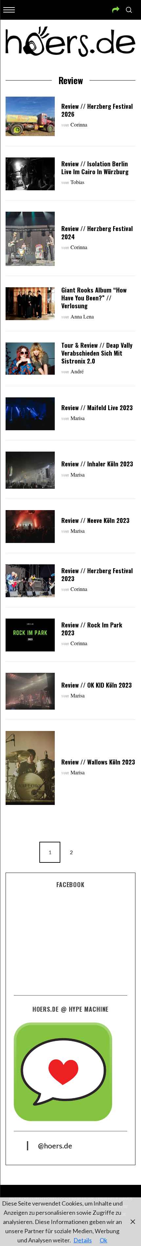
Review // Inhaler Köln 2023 (97, 463)
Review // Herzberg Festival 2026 (97, 110)
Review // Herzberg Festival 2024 (97, 232)
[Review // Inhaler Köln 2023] (30, 470)
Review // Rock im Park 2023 (91, 628)
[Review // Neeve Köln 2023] (30, 526)
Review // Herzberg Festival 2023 (97, 574)
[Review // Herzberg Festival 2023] (30, 580)
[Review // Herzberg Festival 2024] (30, 239)
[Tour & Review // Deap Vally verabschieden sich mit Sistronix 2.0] (30, 358)
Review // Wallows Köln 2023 (98, 761)
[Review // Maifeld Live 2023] (30, 413)
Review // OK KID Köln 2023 (96, 684)
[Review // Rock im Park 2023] (30, 635)
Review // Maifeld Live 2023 (97, 407)
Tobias (77, 181)
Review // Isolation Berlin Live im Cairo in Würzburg (95, 167)
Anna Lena (82, 316)
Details (82, 1240)
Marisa (77, 417)
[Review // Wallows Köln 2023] (30, 768)
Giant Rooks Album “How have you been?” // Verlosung (94, 297)
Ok (103, 1240)
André (77, 371)
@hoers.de (55, 1145)
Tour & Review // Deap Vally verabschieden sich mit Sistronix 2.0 (96, 353)
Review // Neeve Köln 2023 (95, 520)
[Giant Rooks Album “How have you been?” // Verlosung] (30, 303)
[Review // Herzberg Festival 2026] (30, 116)
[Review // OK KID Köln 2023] (30, 691)
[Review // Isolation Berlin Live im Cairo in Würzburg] (30, 173)
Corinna (78, 124)
